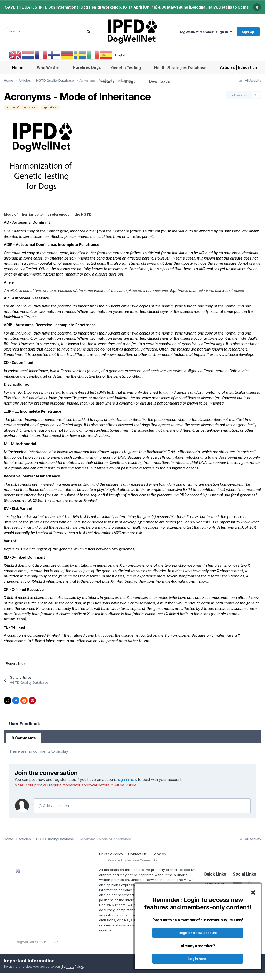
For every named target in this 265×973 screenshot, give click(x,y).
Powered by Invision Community (132, 860)
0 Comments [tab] (24, 738)
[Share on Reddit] (24, 700)
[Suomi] (54, 55)
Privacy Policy (111, 854)
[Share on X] (7, 700)
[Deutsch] (67, 55)
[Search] (88, 31)
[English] (15, 55)
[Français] (41, 55)
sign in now (127, 779)
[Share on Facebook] (15, 700)
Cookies (159, 854)
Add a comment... (57, 805)
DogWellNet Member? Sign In (204, 32)
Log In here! (197, 958)
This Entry (68, 31)
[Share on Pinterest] (32, 700)
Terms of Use (72, 966)
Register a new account (198, 933)
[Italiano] (93, 55)
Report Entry (16, 663)
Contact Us (137, 854)
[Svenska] (80, 55)
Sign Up (248, 31)
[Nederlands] (28, 55)
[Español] (106, 55)
